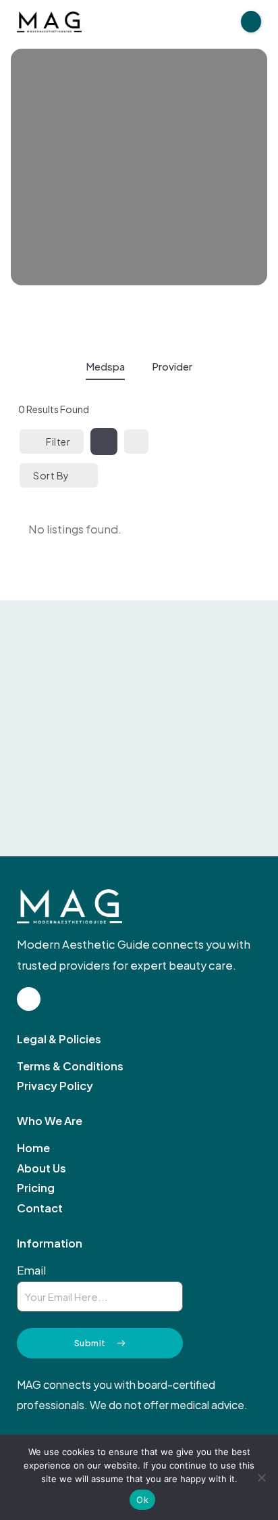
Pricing (36, 1188)
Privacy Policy (55, 1086)
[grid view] (103, 441)
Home (33, 1148)
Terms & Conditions (70, 1066)
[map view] (136, 441)
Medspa (105, 366)
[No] (261, 1477)
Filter (58, 441)
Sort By (51, 475)
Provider (172, 366)
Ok (142, 1499)
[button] (251, 21)
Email (31, 1270)
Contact (40, 1208)
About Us (41, 1168)
